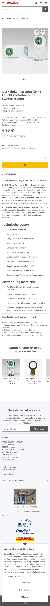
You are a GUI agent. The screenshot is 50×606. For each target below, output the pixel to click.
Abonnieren (39, 429)
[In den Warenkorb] (4, 26)
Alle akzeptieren (25, 583)
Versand (21, 136)
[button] (36, 2)
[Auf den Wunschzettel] (43, 32)
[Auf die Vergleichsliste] (36, 32)
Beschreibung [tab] (9, 174)
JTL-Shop (29, 603)
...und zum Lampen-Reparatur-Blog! (25, 511)
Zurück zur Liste (9, 19)
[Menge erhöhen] (45, 157)
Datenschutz (20, 576)
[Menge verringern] (4, 157)
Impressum (8, 576)
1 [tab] (24, 79)
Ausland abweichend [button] (28, 148)
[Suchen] (45, 9)
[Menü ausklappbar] (3, 1)
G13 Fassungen (17, 111)
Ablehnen (25, 597)
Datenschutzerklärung (14, 418)
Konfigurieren (25, 590)
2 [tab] (26, 79)
